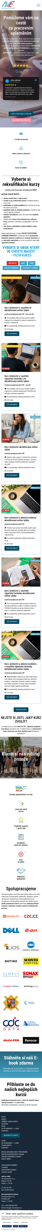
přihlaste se (29, 55)
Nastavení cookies (8, 1170)
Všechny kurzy (21, 710)
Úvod (3, 1117)
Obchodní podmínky (9, 1165)
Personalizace (7, 1222)
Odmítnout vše (7, 1226)
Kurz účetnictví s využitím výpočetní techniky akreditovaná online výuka (19, 593)
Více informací (12, 334)
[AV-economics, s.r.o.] (8, 5)
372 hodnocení (25, 68)
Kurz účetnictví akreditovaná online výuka (21, 448)
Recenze (4, 1124)
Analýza (16, 1222)
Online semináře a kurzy (11, 1157)
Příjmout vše (23, 1226)
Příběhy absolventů (9, 1121)
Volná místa (6, 1145)
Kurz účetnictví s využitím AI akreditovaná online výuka (17, 309)
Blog (3, 1126)
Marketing (24, 1222)
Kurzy (3, 1119)
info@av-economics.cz (14, 1208)
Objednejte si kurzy (11, 1135)
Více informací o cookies (8, 1229)
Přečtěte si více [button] (10, 97)
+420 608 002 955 (11, 1205)
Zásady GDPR (6, 1172)
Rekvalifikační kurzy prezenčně (14, 1152)
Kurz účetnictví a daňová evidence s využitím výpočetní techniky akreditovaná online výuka (20, 666)
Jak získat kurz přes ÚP (21, 120)
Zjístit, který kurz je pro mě (21, 114)
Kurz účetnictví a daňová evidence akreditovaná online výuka (20, 519)
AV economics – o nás (10, 1128)
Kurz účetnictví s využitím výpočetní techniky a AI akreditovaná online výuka (16, 379)
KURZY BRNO (6, 1159)
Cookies (4, 1167)
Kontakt (4, 1131)
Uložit (15, 1226)
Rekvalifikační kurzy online (12, 1154)
